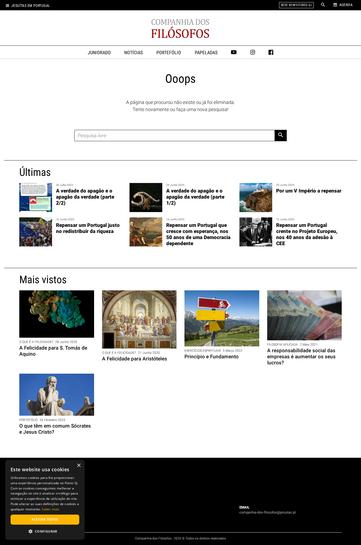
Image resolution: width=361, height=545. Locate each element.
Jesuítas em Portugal (30, 5)
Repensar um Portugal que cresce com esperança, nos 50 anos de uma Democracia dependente (198, 234)
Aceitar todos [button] (44, 519)
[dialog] (45, 500)
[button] (45, 531)
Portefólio (168, 52)
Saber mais (50, 509)
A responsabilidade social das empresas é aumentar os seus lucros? (301, 356)
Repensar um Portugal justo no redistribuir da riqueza (88, 228)
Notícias (133, 52)
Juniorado (99, 52)
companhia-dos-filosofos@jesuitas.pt (267, 512)
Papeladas (206, 52)
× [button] (79, 466)
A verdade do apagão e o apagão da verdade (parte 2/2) (85, 197)
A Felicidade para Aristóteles (134, 359)
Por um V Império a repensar (308, 191)
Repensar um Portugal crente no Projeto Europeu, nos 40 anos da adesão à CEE (306, 234)
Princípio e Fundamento (211, 357)
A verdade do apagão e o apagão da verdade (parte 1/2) (195, 197)
